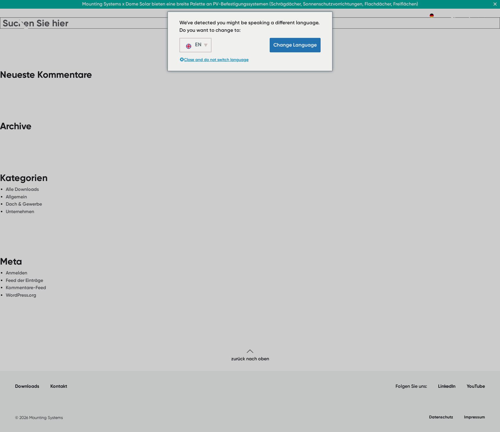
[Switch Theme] (453, 15)
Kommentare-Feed (26, 287)
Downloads (27, 386)
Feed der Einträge (24, 280)
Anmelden (16, 273)
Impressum (474, 417)
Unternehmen (20, 211)
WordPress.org (21, 295)
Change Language (295, 45)
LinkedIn (446, 386)
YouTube (476, 386)
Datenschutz (441, 417)
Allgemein (16, 197)
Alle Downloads (22, 189)
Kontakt (58, 386)
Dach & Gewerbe (24, 204)
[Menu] (481, 16)
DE (438, 15)
